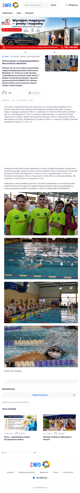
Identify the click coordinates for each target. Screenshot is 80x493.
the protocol (68, 472)
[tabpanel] (40, 33)
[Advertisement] (41, 145)
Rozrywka (29, 13)
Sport (19, 13)
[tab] (5, 452)
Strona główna (14, 56)
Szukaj (53, 5)
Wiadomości (7, 13)
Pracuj (55, 472)
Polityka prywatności (26, 472)
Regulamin (44, 472)
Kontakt (10, 472)
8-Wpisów (23, 56)
